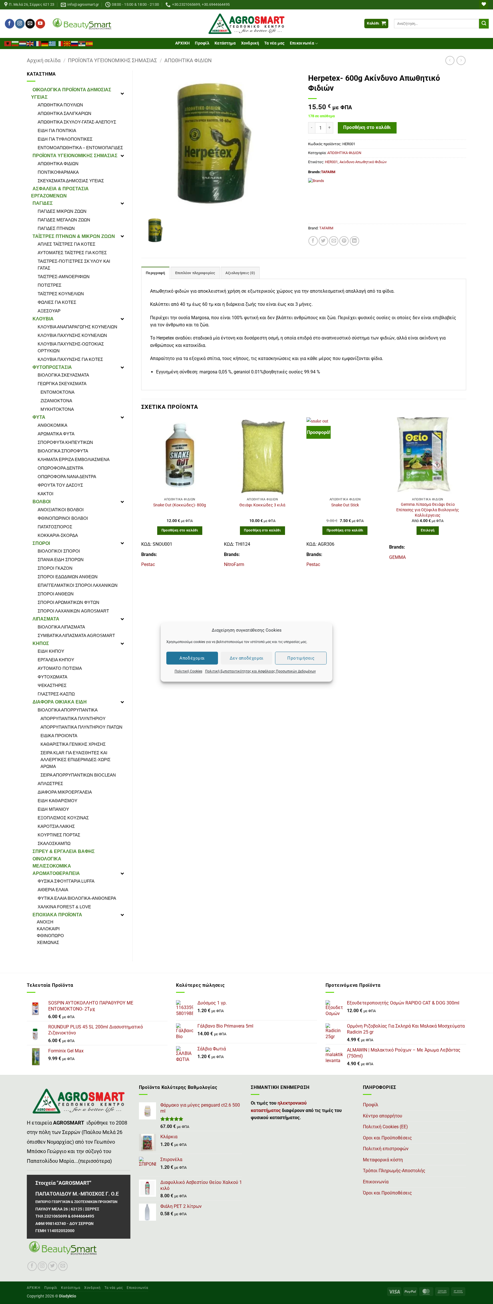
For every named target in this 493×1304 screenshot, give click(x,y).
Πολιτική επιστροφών (386, 1148)
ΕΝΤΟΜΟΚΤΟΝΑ (57, 392)
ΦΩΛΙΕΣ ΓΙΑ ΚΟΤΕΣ (57, 302)
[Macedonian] (67, 43)
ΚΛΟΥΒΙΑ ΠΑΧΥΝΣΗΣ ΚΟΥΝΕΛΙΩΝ (72, 335)
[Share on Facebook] (313, 241)
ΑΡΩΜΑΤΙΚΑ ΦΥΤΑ (56, 433)
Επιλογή (428, 530)
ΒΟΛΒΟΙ (41, 501)
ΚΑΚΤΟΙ (45, 493)
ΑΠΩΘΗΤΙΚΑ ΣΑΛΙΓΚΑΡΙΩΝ (64, 113)
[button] (376, 23)
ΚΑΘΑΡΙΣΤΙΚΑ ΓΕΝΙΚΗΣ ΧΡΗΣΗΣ (73, 744)
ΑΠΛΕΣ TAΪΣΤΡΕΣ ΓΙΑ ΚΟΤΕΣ (66, 244)
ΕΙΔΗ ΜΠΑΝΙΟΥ (53, 809)
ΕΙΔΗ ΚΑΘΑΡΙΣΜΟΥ (57, 800)
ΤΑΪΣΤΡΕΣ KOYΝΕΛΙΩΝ (61, 293)
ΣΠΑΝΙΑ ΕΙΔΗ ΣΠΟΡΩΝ (61, 559)
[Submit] (484, 24)
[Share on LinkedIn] (354, 241)
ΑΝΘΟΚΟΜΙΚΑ (52, 425)
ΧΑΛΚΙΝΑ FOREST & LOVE (64, 906)
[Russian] (74, 43)
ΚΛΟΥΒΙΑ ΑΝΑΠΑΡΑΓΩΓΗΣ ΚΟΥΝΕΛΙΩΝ (77, 326)
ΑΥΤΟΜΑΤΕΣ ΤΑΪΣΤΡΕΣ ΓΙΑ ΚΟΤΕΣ (72, 252)
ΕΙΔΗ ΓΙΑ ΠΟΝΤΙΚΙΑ (57, 130)
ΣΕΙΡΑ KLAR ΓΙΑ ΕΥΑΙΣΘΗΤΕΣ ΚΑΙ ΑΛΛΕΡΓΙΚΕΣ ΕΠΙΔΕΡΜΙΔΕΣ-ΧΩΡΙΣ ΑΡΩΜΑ (75, 759)
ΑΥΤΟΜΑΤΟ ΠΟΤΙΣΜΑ (60, 668)
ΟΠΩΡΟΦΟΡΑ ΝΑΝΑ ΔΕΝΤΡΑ (67, 476)
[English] (30, 43)
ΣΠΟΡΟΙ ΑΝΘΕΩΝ (56, 593)
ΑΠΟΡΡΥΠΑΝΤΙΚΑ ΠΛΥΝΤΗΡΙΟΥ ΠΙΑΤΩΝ (81, 727)
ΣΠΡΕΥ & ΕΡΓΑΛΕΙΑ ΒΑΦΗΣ (64, 851)
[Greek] (52, 43)
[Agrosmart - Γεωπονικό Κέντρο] (247, 23)
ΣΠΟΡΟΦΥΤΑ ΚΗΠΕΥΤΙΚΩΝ (65, 442)
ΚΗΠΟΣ (41, 643)
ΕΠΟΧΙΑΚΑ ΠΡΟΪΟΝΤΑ (57, 914)
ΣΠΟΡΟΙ (41, 543)
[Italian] (60, 43)
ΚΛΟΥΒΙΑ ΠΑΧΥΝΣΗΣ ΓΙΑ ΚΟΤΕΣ (70, 359)
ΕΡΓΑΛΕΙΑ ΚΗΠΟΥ (56, 659)
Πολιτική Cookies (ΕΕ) (385, 1126)
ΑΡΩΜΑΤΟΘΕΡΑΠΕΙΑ (56, 873)
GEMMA (397, 557)
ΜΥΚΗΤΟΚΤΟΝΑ (57, 409)
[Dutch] (23, 43)
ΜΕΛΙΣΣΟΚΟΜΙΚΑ (52, 866)
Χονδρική (250, 43)
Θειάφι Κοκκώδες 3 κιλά (262, 505)
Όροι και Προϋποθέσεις (387, 1193)
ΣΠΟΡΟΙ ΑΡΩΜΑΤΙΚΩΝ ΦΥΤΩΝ (68, 602)
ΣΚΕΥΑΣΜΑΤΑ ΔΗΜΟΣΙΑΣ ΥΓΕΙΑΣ (71, 180)
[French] (37, 43)
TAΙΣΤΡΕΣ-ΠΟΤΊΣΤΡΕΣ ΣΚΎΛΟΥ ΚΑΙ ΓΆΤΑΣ (74, 264)
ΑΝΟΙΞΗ (45, 921)
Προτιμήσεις (300, 657)
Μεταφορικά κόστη (383, 1160)
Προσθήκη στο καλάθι (367, 127)
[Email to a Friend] (333, 241)
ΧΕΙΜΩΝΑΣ (48, 942)
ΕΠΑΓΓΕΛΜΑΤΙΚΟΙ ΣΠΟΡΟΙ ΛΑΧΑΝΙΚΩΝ (78, 585)
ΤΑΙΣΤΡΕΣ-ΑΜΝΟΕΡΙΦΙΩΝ (64, 276)
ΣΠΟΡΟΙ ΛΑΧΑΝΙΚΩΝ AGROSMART (73, 610)
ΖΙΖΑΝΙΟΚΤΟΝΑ (56, 400)
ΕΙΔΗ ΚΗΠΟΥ (51, 651)
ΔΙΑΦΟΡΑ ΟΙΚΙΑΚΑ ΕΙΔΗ (60, 701)
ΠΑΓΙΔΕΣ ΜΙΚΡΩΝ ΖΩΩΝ (62, 211)
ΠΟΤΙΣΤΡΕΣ (49, 285)
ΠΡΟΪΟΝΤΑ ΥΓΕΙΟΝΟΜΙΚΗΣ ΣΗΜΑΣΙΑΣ (112, 60)
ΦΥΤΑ (39, 417)
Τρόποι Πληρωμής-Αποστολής (394, 1170)
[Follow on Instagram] (20, 24)
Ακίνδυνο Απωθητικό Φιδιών (363, 162)
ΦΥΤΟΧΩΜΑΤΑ (52, 676)
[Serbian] (82, 43)
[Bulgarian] (15, 43)
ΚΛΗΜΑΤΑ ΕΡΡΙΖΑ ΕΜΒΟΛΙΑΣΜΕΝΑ (74, 459)
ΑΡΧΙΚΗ (182, 43)
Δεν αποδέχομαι (246, 657)
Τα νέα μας (274, 43)
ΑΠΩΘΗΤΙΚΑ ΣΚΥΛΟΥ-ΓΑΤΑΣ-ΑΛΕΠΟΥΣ (77, 122)
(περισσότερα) (95, 1161)
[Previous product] (460, 60)
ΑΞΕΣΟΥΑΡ (49, 310)
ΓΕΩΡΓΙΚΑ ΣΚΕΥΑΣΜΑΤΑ (62, 383)
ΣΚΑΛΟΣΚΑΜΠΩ (54, 843)
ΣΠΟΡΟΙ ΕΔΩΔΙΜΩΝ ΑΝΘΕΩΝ (68, 576)
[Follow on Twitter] (52, 1266)
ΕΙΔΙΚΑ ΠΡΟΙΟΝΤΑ (59, 735)
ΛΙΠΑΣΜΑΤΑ (46, 618)
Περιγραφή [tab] (155, 273)
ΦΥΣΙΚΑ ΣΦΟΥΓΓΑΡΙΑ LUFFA (66, 881)
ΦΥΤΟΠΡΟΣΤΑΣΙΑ (52, 367)
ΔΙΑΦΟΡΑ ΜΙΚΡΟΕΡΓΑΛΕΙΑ (65, 792)
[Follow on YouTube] (40, 24)
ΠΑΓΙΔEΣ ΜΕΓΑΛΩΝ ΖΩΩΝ (64, 219)
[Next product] (449, 60)
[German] (45, 43)
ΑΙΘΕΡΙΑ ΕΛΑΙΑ (53, 889)
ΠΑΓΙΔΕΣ (43, 203)
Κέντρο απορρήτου (382, 1116)
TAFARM (328, 172)
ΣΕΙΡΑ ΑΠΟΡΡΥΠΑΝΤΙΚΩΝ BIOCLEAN (78, 775)
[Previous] (141, 495)
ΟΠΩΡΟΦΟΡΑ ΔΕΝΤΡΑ (60, 468)
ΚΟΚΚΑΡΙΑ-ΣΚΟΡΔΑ (58, 535)
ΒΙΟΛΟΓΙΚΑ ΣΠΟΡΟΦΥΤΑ (63, 450)
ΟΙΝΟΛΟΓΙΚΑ (47, 858)
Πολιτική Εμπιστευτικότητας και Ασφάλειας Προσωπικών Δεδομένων (260, 671)
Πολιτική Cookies (188, 671)
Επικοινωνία (302, 43)
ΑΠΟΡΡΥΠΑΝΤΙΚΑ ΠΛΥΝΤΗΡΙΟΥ (73, 718)
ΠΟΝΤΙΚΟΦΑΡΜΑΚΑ (58, 172)
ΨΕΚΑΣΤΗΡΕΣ (52, 685)
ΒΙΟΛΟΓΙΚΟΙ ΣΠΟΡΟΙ (59, 551)
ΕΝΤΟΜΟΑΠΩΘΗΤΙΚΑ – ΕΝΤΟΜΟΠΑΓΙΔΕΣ (80, 147)
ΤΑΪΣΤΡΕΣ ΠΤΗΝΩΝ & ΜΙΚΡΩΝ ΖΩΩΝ (74, 236)
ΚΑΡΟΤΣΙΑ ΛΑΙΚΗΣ (56, 826)
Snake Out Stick (345, 505)
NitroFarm (234, 564)
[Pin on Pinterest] (344, 241)
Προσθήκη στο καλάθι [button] (179, 530)
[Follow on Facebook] (9, 24)
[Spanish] (89, 43)
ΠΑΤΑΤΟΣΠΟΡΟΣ (55, 526)
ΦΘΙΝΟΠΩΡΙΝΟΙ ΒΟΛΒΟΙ (63, 518)
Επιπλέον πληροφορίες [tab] (195, 273)
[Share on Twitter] (323, 241)
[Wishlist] (483, 4)
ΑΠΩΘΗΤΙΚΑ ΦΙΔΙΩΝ (188, 60)
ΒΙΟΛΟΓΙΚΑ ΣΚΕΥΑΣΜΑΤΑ (63, 375)
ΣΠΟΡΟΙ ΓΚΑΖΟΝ (55, 568)
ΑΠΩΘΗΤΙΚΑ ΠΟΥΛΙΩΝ (60, 104)
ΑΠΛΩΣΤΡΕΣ (50, 783)
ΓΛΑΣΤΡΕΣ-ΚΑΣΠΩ (56, 694)
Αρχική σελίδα (43, 60)
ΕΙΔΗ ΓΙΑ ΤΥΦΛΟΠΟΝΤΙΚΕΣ (65, 139)
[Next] (466, 495)
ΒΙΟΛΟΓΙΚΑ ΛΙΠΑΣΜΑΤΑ (61, 626)
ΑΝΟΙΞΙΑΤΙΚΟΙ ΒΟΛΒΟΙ (61, 509)
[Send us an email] (30, 24)
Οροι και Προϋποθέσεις (387, 1138)
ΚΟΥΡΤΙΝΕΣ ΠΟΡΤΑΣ (59, 834)
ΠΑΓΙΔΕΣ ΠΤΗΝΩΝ (56, 228)
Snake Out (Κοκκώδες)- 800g (179, 505)
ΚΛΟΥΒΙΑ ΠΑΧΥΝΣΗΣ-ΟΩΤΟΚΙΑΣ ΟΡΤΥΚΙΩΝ (71, 347)
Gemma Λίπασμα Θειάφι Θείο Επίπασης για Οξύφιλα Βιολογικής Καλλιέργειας (427, 509)
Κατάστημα (225, 43)
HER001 (331, 162)
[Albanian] (8, 43)
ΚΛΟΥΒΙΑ (43, 318)
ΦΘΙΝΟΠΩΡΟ (50, 935)
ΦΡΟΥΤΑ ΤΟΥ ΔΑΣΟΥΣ (60, 485)
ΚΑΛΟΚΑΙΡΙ (48, 928)
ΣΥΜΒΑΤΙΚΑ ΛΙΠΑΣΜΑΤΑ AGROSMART (76, 635)
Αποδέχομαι (192, 657)
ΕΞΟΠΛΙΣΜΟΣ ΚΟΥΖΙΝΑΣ (63, 817)
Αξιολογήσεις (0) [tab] (240, 273)
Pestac (148, 564)
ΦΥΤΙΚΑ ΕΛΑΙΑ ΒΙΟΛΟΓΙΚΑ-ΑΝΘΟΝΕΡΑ (77, 898)
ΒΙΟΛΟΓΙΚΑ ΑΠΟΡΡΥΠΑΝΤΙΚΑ (68, 709)
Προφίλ (202, 43)
